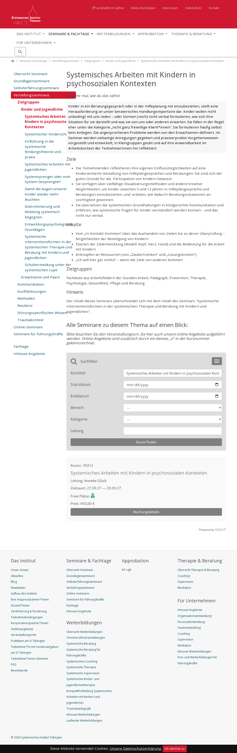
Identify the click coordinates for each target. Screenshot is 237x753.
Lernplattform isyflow (110, 8)
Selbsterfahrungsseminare (36, 87)
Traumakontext (30, 319)
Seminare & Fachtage (69, 33)
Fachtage (21, 346)
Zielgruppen (28, 102)
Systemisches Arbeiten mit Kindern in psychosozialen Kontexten (49, 121)
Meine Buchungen (143, 8)
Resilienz (25, 305)
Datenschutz (193, 8)
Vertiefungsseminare (31, 95)
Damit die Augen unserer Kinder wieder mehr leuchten (46, 194)
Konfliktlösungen (31, 291)
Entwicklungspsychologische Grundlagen (49, 227)
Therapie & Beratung (192, 33)
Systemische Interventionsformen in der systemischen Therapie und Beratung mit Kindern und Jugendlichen (48, 247)
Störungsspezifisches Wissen (42, 312)
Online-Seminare (28, 327)
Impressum (170, 8)
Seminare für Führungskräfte (38, 334)
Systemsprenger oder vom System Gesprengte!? (47, 179)
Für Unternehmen (34, 42)
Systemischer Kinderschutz (48, 134)
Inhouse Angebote (29, 353)
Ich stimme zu (175, 749)
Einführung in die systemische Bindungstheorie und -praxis (44, 149)
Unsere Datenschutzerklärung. (136, 748)
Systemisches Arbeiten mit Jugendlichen (47, 167)
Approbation (151, 33)
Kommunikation (30, 284)
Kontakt (214, 8)
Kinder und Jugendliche (42, 109)
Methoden (26, 298)
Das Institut (29, 33)
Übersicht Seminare (30, 73)
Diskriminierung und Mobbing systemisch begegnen (42, 211)
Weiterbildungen (114, 33)
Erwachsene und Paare (40, 277)
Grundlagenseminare (32, 81)
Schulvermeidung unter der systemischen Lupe (48, 267)
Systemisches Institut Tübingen (41, 737)
